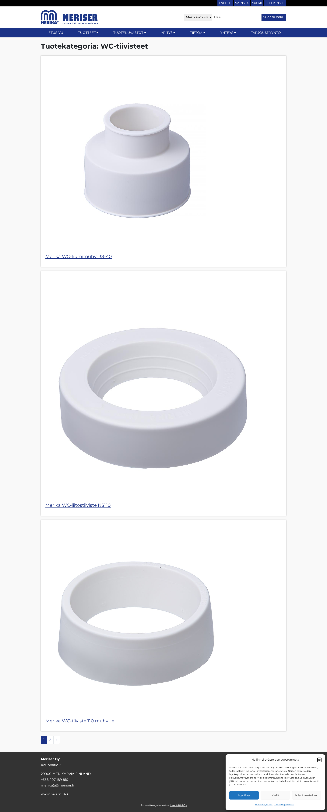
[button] (319, 760)
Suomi (257, 3)
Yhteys (226, 33)
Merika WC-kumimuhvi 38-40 (78, 256)
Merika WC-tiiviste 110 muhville (79, 721)
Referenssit (275, 3)
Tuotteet (87, 33)
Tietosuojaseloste (284, 804)
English (225, 3)
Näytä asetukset (306, 795)
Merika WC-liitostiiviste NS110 (78, 505)
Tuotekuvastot (128, 33)
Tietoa (196, 33)
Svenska (241, 3)
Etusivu (55, 33)
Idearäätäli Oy (178, 805)
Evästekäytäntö (263, 804)
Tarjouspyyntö (266, 33)
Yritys (167, 33)
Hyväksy (244, 795)
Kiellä (275, 795)
